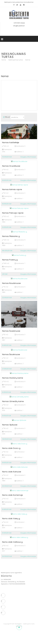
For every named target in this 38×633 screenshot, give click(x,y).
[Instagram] (24, 5)
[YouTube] (20, 5)
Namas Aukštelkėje (10, 142)
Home (4, 60)
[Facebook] (13, 5)
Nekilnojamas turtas (15, 60)
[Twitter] (17, 5)
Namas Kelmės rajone (12, 189)
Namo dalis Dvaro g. (11, 448)
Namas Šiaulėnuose (11, 354)
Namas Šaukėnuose (11, 331)
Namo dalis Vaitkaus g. (12, 542)
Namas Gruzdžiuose (11, 166)
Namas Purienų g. (10, 259)
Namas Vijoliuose (9, 424)
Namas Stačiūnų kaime (12, 378)
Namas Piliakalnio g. (11, 236)
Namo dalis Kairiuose (11, 471)
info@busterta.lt (19, 26)
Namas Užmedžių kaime (13, 401)
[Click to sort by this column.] (4, 117)
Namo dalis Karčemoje (12, 495)
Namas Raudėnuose (11, 283)
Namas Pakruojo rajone (12, 213)
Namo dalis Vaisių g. (11, 518)
